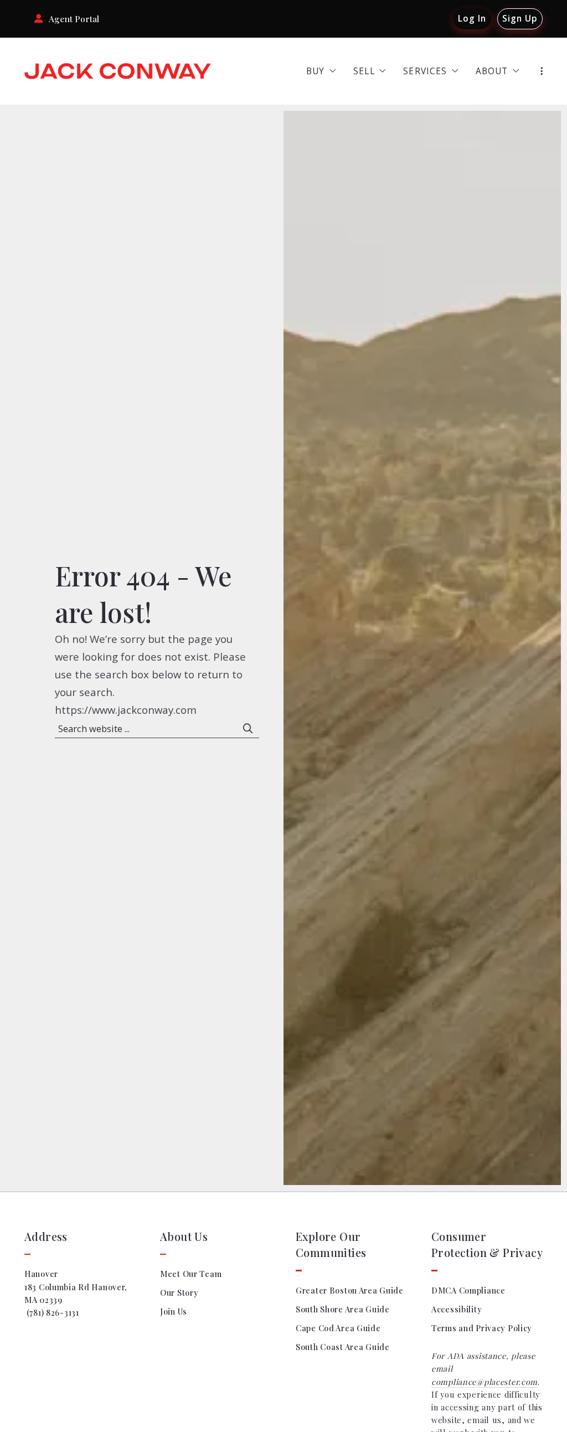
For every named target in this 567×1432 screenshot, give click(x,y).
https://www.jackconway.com (126, 710)
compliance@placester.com (484, 1382)
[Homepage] (117, 71)
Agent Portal (74, 18)
